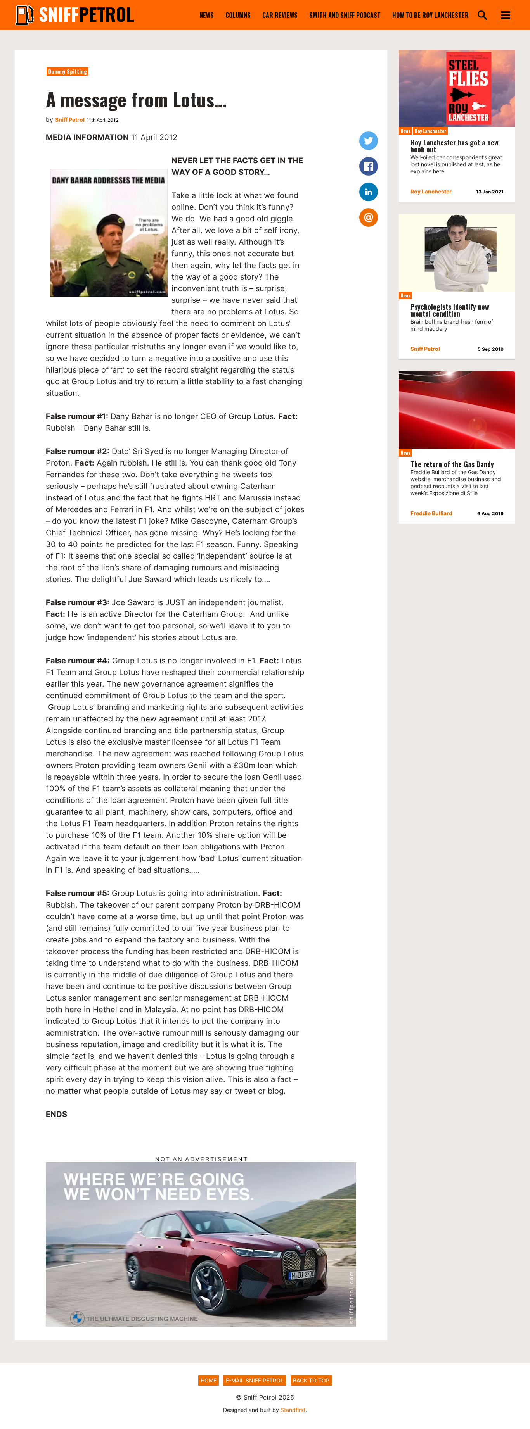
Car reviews (280, 15)
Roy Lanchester (430, 131)
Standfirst (293, 1410)
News (206, 15)
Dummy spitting (67, 71)
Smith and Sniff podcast (345, 15)
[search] (482, 15)
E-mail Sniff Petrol (255, 1380)
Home (209, 1380)
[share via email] (368, 217)
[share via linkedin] (368, 192)
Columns (238, 15)
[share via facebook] (368, 166)
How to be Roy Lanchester (430, 15)
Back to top (311, 1380)
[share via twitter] (368, 140)
